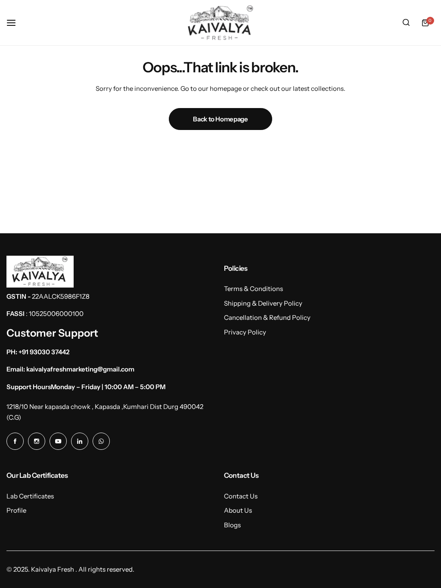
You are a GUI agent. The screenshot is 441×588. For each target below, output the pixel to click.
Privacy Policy (245, 332)
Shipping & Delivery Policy (263, 303)
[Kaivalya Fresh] (220, 22)
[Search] (406, 22)
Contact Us (241, 496)
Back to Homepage (220, 119)
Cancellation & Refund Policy (267, 317)
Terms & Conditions (253, 289)
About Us (238, 510)
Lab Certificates (30, 496)
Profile (16, 510)
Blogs (232, 525)
